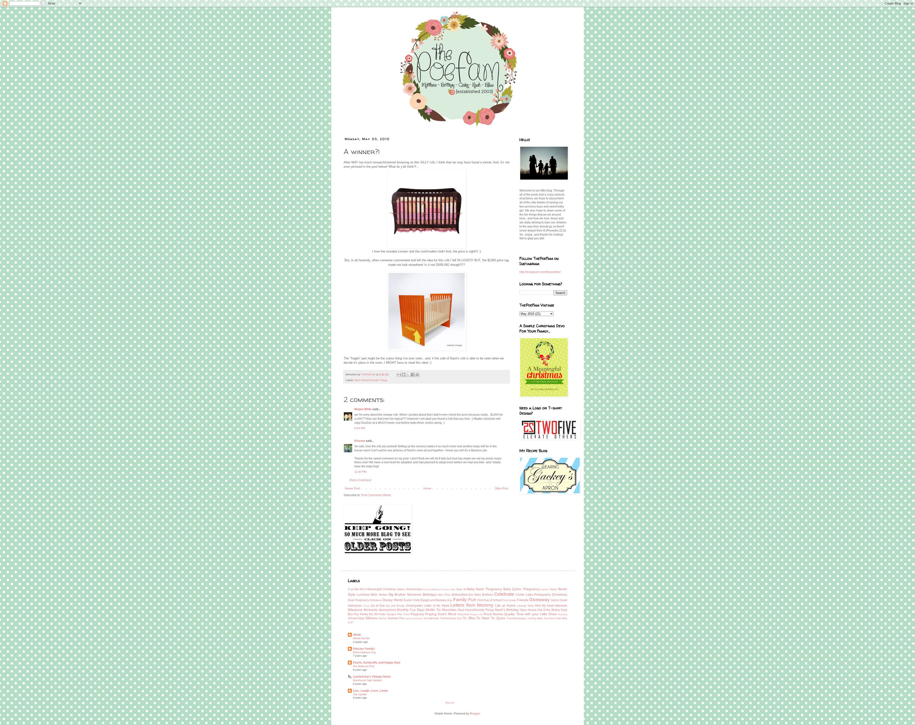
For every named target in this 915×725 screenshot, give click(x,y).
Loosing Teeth (525, 605)
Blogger (475, 713)
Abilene (401, 589)
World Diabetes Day (364, 652)
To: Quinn (498, 618)
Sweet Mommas (413, 618)
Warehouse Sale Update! (367, 680)
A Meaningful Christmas (380, 589)
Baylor (553, 589)
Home (427, 488)
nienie (357, 634)
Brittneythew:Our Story (466, 594)
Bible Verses (379, 594)
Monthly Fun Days (411, 610)
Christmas (559, 594)
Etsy (449, 600)
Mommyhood (387, 610)
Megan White (363, 409)
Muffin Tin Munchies (441, 610)
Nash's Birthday (507, 610)
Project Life (476, 614)
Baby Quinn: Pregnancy (521, 589)
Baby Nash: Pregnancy (484, 589)
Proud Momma (493, 614)
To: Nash (483, 618)
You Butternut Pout (363, 666)
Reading (562, 614)
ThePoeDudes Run (451, 618)
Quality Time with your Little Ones (530, 614)
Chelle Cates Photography (533, 594)
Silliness (371, 618)
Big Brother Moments (405, 594)
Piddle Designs (387, 614)
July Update (360, 694)
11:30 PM (360, 471)
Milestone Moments (363, 610)
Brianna (359, 441)
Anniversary (414, 589)
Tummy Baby (535, 618)
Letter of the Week (436, 605)
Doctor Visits (412, 600)
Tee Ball (427, 618)
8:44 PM (359, 428)
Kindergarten (414, 605)
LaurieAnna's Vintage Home (372, 676)
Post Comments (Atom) (376, 495)
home (366, 605)
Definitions (376, 600)
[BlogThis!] (403, 374)
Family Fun (464, 599)
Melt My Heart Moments (551, 605)
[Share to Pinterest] (417, 374)
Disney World (392, 600)
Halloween (355, 605)
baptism (544, 589)
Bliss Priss (444, 594)
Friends (522, 600)
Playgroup (417, 614)
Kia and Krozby (395, 605)
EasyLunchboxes (433, 600)
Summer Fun (395, 618)
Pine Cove (403, 614)
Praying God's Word (440, 614)
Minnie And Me (361, 638)
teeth (436, 618)
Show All (449, 703)
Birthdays (430, 594)
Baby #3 (461, 589)
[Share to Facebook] (412, 374)
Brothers (487, 594)
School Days (356, 618)
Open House (528, 610)
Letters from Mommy (471, 605)
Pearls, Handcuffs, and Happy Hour (377, 662)
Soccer (382, 618)
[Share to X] (408, 374)
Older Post (501, 488)
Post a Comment (360, 480)
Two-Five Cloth (552, 618)
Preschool (463, 614)
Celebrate (504, 594)
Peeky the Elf (369, 614)
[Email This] (399, 374)
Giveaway (539, 599)
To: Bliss (469, 618)
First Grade (509, 600)
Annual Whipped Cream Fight (438, 589)
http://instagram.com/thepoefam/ (540, 272)
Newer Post (352, 488)
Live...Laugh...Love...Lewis (370, 690)
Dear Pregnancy (358, 600)
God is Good (559, 600)
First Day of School (490, 600)
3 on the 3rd (356, 589)
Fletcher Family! (364, 648)
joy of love (378, 605)
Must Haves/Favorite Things (371, 380)
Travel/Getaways (517, 618)
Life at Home (505, 605)
